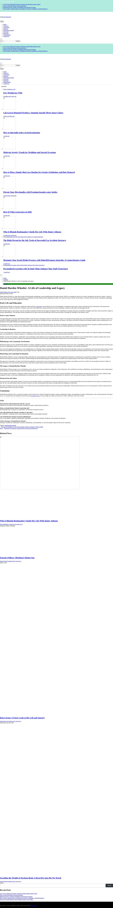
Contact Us (6, 36)
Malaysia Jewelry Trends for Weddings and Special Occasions (19, 7)
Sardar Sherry (3, 561)
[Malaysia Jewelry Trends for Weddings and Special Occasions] (9, 149)
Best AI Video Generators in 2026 (17, 212)
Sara (1, 292)
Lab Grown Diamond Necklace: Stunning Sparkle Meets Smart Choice (21, 4)
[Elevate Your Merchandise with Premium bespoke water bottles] (9, 188)
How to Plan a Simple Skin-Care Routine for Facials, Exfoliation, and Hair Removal (25, 9)
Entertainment (7, 35)
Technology (6, 27)
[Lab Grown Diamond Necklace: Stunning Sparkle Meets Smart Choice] (9, 109)
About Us (5, 26)
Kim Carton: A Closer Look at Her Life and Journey (22, 718)
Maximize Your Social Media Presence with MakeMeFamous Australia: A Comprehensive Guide (44, 260)
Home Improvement (8, 30)
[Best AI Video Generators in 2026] (9, 208)
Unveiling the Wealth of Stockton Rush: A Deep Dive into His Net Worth (30, 878)
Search (2, 883)
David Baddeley (4, 524)
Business (5, 29)
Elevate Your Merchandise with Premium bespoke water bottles (30, 192)
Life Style (5, 32)
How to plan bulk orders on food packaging (14, 6)
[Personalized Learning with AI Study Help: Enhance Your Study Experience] (24, 265)
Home (5, 24)
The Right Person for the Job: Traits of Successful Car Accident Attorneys (34, 240)
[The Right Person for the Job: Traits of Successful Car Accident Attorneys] (23, 237)
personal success (35, 396)
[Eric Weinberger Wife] (9, 89)
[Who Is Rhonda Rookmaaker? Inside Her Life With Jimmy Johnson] (9, 228)
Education (6, 33)
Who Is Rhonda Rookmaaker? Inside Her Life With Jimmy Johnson (32, 232)
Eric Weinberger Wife (12, 93)
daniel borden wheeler (10, 425)
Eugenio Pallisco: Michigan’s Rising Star (17, 558)
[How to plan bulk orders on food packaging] (9, 129)
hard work (39, 306)
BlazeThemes (34, 905)
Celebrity (5, 284)
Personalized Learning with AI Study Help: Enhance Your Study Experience (35, 269)
